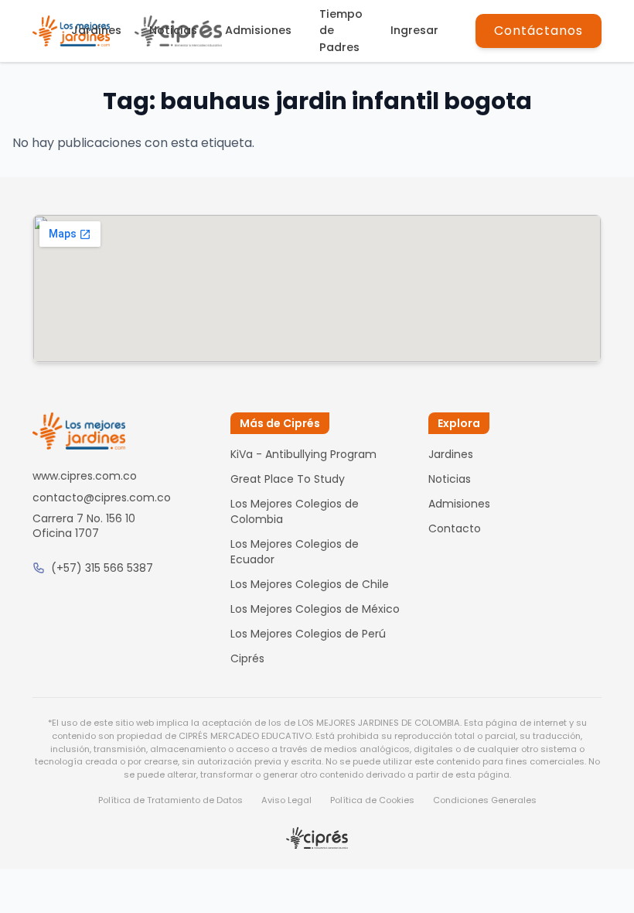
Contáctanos (538, 30)
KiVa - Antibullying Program (303, 454)
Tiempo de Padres (341, 30)
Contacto (454, 528)
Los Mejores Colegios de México (315, 609)
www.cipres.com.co (84, 476)
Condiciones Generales (485, 800)
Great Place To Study (287, 479)
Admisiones (258, 30)
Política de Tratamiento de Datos (170, 800)
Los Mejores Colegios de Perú (308, 633)
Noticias (173, 30)
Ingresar (414, 30)
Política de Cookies (372, 800)
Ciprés (247, 658)
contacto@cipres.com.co (101, 497)
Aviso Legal (286, 800)
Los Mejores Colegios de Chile (309, 584)
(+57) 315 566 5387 (102, 568)
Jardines (96, 30)
